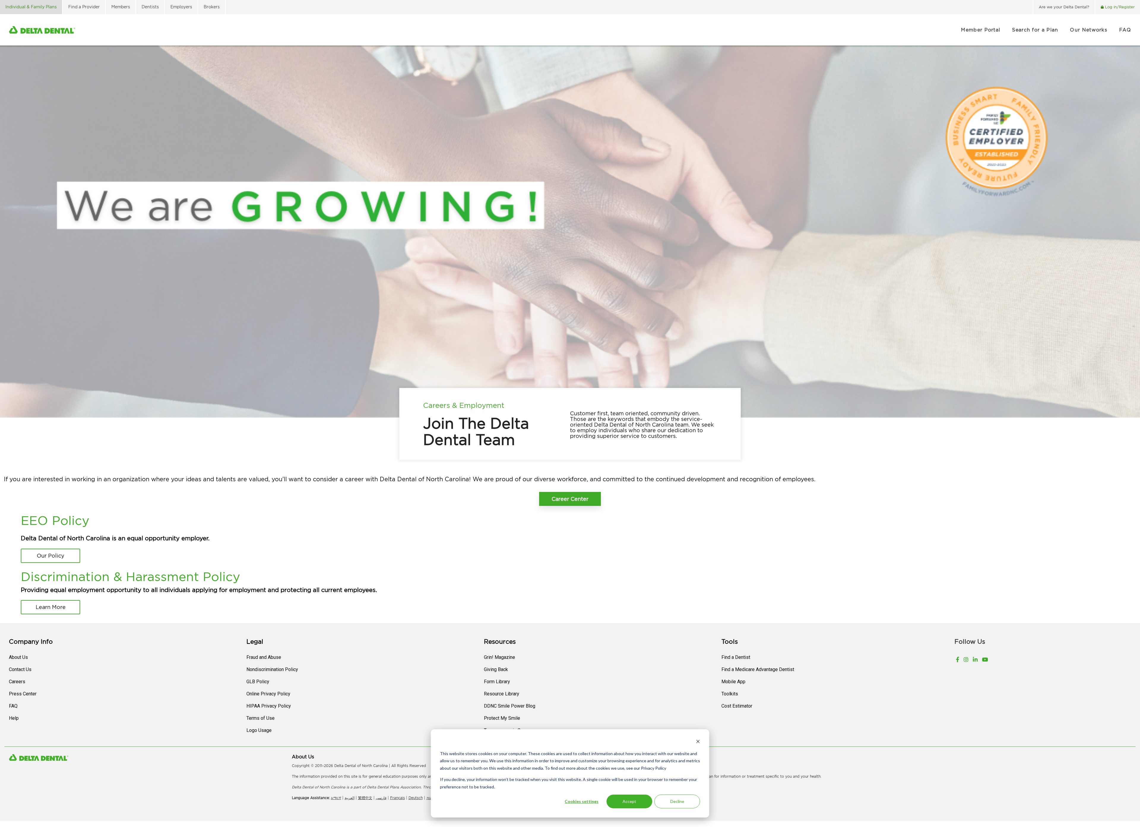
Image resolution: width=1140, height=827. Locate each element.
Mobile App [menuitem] (733, 681)
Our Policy (50, 555)
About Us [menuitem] (18, 657)
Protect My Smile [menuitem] (502, 718)
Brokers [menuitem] (212, 6)
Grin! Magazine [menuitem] (499, 657)
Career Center (570, 499)
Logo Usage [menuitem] (259, 730)
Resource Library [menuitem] (501, 694)
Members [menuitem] (120, 6)
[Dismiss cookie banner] (698, 742)
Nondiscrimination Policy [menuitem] (272, 669)
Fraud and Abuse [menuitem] (263, 657)
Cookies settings (581, 801)
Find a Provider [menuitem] (84, 6)
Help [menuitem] (14, 718)
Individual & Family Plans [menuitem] (31, 6)
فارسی (381, 798)
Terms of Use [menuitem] (260, 718)
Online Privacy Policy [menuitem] (268, 694)
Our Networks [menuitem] (1088, 29)
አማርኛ (336, 798)
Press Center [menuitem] (23, 694)
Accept (629, 801)
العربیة (349, 798)
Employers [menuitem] (181, 6)
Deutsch (415, 798)
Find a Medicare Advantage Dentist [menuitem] (757, 669)
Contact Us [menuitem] (20, 669)
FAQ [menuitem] (1125, 29)
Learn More (51, 607)
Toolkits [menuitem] (729, 694)
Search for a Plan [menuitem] (1035, 29)
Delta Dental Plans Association (394, 787)
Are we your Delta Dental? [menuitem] (1064, 7)
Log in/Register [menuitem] (1120, 7)
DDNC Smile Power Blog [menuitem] (509, 706)
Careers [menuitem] (17, 681)
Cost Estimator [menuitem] (736, 706)
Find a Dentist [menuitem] (735, 657)
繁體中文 (365, 798)
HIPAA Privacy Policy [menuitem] (268, 706)
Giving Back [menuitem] (496, 669)
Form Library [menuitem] (497, 681)
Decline (677, 801)
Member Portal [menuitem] (980, 29)
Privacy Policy (653, 768)
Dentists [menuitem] (150, 6)
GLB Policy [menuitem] (257, 681)
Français (397, 798)
